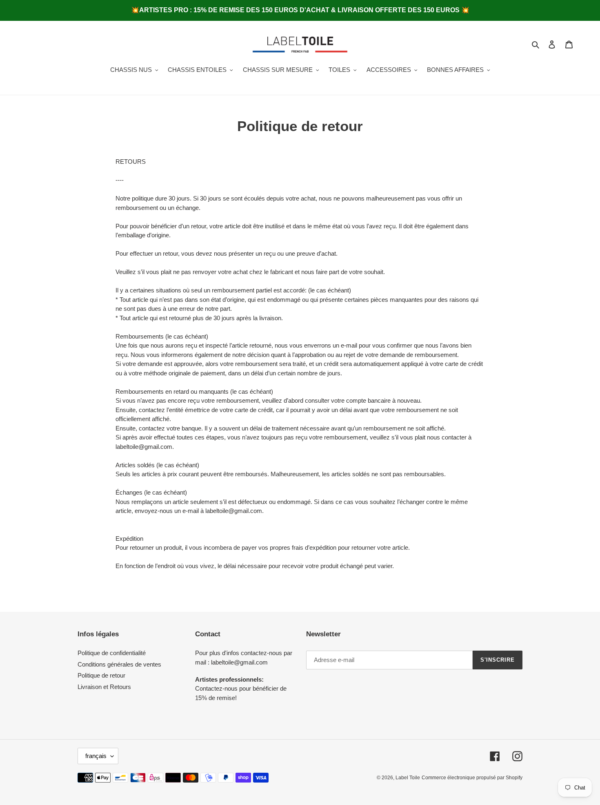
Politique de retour (101, 675)
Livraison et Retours (104, 686)
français (96, 755)
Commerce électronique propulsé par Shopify (472, 777)
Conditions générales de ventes (119, 664)
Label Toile (408, 777)
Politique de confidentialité (112, 652)
